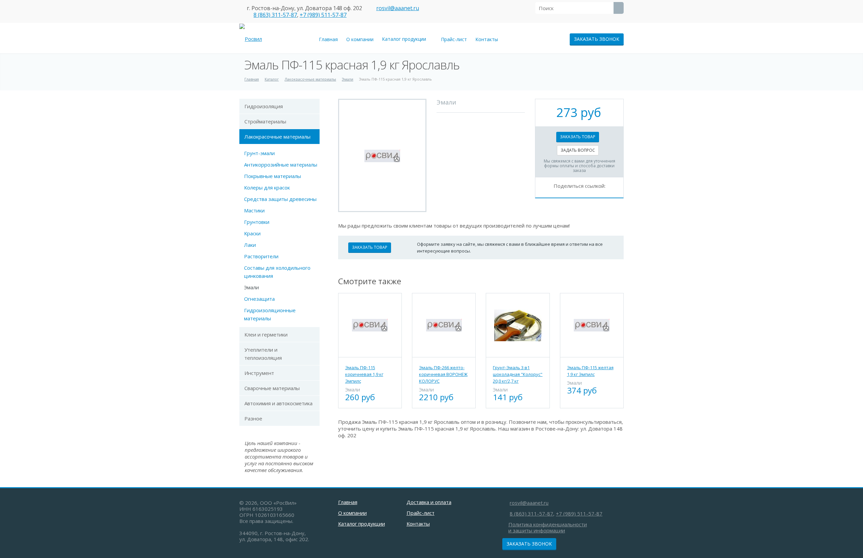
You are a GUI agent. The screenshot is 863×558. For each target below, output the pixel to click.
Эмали (251, 287)
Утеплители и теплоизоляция (263, 353)
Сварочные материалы (272, 388)
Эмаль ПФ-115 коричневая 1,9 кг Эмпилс (364, 374)
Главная (328, 39)
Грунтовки (256, 221)
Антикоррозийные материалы (280, 164)
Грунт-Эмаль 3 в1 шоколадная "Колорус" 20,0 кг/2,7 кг (517, 374)
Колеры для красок (267, 187)
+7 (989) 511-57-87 (323, 15)
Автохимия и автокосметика (278, 403)
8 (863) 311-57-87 (275, 15)
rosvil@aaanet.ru (397, 8)
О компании (360, 39)
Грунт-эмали (259, 153)
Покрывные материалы (272, 176)
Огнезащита (259, 298)
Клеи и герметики (266, 334)
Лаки (250, 244)
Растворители (261, 256)
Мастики (254, 210)
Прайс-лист (454, 39)
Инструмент (259, 373)
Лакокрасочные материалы (277, 136)
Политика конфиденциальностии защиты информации (547, 527)
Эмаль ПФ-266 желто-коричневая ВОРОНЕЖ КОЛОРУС (443, 374)
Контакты (486, 39)
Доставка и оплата (429, 502)
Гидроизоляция (263, 106)
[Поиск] (619, 8)
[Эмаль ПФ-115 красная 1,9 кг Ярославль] (382, 155)
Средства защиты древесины (280, 199)
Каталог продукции (405, 39)
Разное (253, 418)
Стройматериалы (265, 121)
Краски (252, 233)
